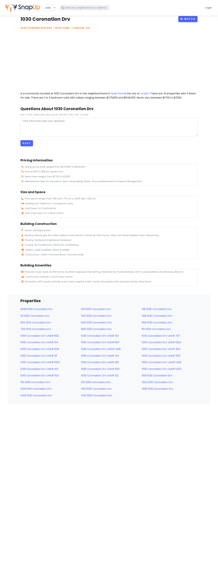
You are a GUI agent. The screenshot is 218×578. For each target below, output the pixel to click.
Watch (189, 19)
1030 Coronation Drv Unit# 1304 (161, 342)
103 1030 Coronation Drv (96, 309)
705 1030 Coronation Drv (35, 329)
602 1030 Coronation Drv (35, 322)
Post (27, 143)
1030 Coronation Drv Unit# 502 (100, 369)
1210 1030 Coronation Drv (96, 389)
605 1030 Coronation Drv (96, 322)
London (144, 93)
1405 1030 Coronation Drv (36, 395)
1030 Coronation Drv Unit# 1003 (40, 362)
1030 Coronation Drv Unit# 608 (39, 349)
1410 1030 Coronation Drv (96, 395)
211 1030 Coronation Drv (34, 316)
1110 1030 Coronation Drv (35, 382)
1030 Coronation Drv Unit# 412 (100, 356)
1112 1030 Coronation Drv (96, 382)
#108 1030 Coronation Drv (36, 309)
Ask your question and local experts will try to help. (55, 114)
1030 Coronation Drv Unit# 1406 (101, 349)
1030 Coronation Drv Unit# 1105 (161, 356)
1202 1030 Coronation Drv (157, 382)
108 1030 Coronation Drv (157, 309)
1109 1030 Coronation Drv (157, 375)
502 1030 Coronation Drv (96, 316)
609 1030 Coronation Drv (157, 322)
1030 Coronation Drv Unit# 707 (161, 336)
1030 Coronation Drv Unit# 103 (100, 336)
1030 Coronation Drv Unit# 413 (39, 369)
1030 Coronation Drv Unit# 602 (39, 336)
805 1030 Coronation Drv (96, 329)
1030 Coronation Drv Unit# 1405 (161, 362)
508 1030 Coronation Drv (157, 316)
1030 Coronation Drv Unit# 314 (39, 342)
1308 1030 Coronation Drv (157, 389)
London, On (81, 27)
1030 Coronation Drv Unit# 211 (38, 356)
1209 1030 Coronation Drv (36, 389)
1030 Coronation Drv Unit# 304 (161, 349)
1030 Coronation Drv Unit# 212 (100, 375)
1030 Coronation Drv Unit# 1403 (161, 369)
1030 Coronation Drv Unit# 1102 (39, 375)
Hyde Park (62, 27)
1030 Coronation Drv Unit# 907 (100, 342)
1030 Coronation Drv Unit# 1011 (100, 362)
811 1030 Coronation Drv (156, 329)
